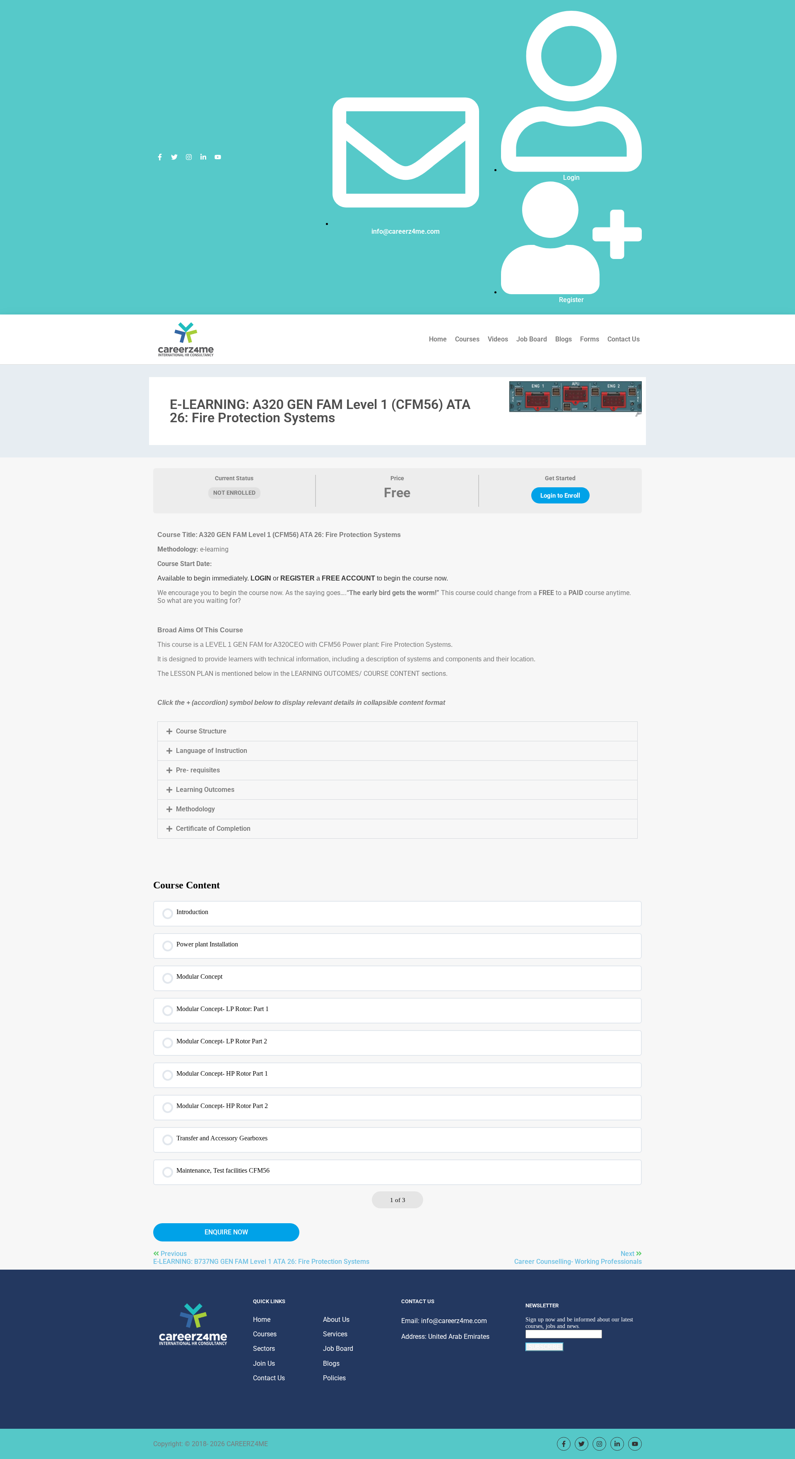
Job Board (531, 339)
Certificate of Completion (213, 828)
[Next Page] (415, 1200)
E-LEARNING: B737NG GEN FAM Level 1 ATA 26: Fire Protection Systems (261, 1261)
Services (335, 1334)
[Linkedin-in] (203, 157)
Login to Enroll (560, 495)
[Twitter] (174, 157)
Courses (467, 339)
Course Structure (201, 731)
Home (438, 339)
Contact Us (623, 339)
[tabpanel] (397, 686)
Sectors (264, 1349)
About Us (336, 1320)
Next (628, 1254)
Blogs (563, 339)
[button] (397, 731)
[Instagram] (188, 157)
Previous (174, 1254)
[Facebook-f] (159, 157)
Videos (498, 339)
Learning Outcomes (205, 790)
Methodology (195, 809)
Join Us (264, 1363)
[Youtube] (217, 157)
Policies (334, 1378)
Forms (589, 339)
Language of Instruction (211, 751)
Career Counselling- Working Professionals (578, 1261)
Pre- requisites (198, 770)
